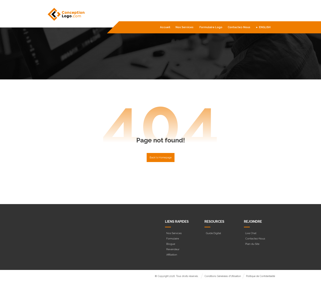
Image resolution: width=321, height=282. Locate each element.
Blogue (170, 243)
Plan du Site (252, 243)
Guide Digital (213, 233)
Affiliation (171, 254)
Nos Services (174, 233)
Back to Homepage (161, 157)
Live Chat (250, 233)
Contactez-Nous (255, 238)
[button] (60, 238)
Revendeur (172, 249)
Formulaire (172, 238)
